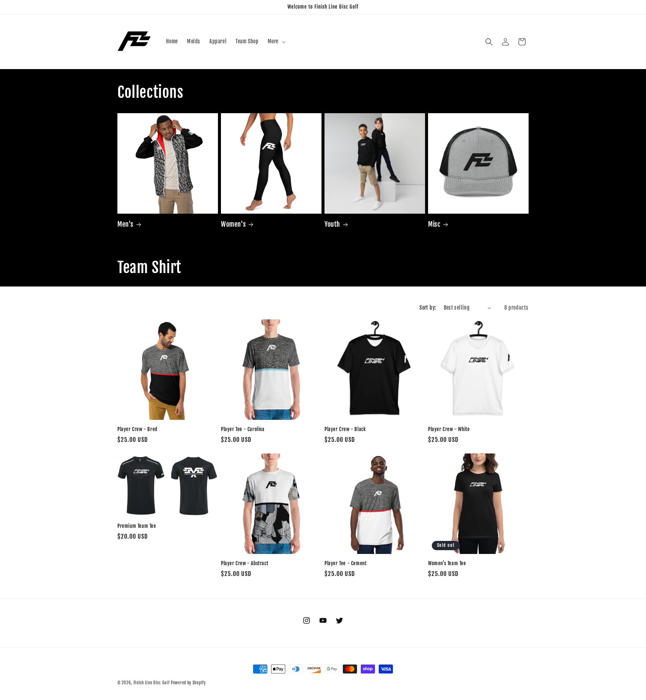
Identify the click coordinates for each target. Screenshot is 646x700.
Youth (332, 224)
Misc (434, 224)
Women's (233, 224)
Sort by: (427, 307)
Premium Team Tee (136, 526)
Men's (125, 224)
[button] (276, 41)
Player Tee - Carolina (243, 429)
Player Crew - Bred (137, 429)
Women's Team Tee (447, 563)
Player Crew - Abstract (244, 563)
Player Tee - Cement (345, 563)
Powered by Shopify (188, 682)
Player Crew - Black (345, 429)
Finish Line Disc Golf (151, 682)
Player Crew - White (449, 429)
